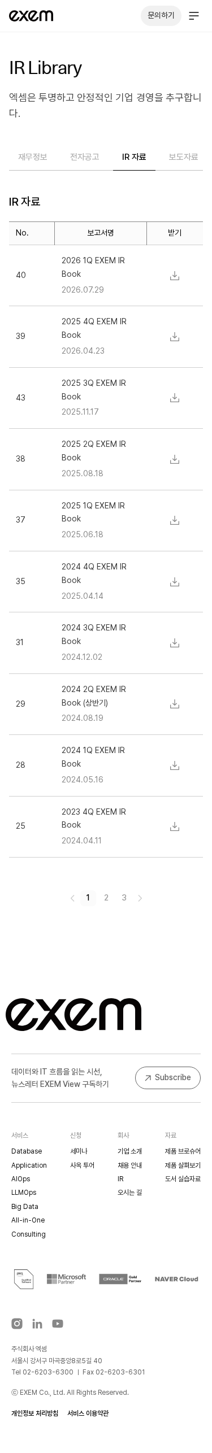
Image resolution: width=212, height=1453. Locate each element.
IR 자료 (134, 157)
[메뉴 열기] (194, 16)
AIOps (20, 1179)
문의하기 (161, 15)
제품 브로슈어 (183, 1151)
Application (29, 1165)
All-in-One (28, 1220)
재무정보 (32, 157)
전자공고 (84, 157)
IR (120, 1179)
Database (26, 1151)
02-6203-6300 (48, 1372)
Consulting (28, 1234)
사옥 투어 (82, 1165)
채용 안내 (130, 1165)
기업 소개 (130, 1151)
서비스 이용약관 (88, 1413)
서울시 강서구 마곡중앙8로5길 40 (56, 1361)
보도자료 (183, 157)
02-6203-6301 (120, 1372)
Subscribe (173, 1077)
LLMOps (23, 1193)
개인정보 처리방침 (34, 1413)
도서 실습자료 (183, 1179)
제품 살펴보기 (183, 1165)
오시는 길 (130, 1193)
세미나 (78, 1151)
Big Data (24, 1207)
